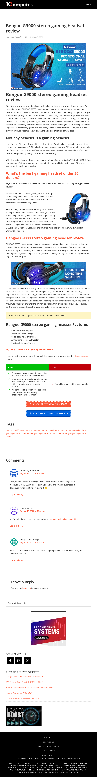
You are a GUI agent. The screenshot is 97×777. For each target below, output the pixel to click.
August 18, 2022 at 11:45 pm (32, 511)
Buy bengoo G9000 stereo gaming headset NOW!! (29, 349)
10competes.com (81, 356)
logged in (26, 588)
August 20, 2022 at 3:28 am (32, 542)
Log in (77, 759)
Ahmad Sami (39, 759)
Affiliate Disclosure (48, 746)
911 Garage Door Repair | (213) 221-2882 (24, 682)
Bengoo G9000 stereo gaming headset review (45, 238)
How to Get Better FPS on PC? (19, 693)
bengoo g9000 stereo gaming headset (23, 430)
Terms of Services (48, 751)
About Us (48, 738)
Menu (88, 4)
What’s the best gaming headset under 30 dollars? (42, 175)
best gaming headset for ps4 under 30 (47, 433)
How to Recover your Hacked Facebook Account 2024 (29, 687)
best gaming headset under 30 (62, 519)
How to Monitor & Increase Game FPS (22, 698)
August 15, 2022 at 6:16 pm (32, 473)
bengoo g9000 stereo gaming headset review (61, 430)
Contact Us (48, 742)
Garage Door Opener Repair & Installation (24, 676)
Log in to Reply (16, 494)
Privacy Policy (48, 755)
